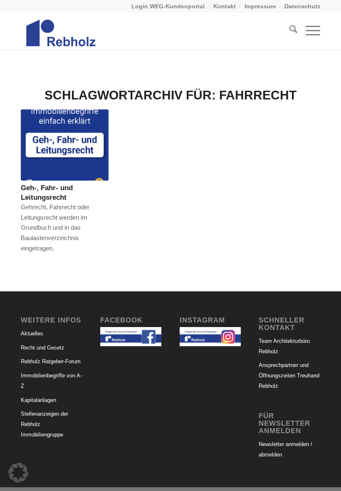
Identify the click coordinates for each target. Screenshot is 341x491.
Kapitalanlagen (38, 400)
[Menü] (308, 31)
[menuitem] (168, 6)
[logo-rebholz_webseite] (61, 31)
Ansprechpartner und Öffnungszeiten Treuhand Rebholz (289, 375)
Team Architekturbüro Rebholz (284, 346)
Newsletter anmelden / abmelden (285, 449)
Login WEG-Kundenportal (168, 6)
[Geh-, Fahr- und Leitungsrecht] (65, 145)
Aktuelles (32, 333)
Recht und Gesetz (42, 348)
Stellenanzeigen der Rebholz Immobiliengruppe (44, 424)
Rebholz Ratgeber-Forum (51, 361)
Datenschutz (302, 6)
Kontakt (224, 6)
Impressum (260, 6)
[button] (18, 472)
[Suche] (289, 31)
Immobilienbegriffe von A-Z (51, 380)
